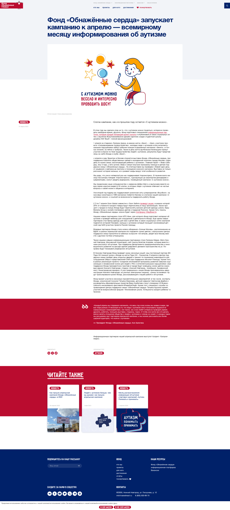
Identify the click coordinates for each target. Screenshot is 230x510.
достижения (128, 7)
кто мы (96, 7)
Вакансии (155, 470)
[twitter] (56, 353)
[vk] (49, 353)
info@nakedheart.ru (124, 496)
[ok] (53, 353)
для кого (116, 7)
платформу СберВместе (146, 212)
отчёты (119, 476)
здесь (115, 503)
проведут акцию (147, 203)
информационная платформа (163, 467)
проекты (106, 7)
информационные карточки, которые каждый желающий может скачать (130, 133)
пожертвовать (146, 7)
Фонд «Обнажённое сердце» (163, 465)
